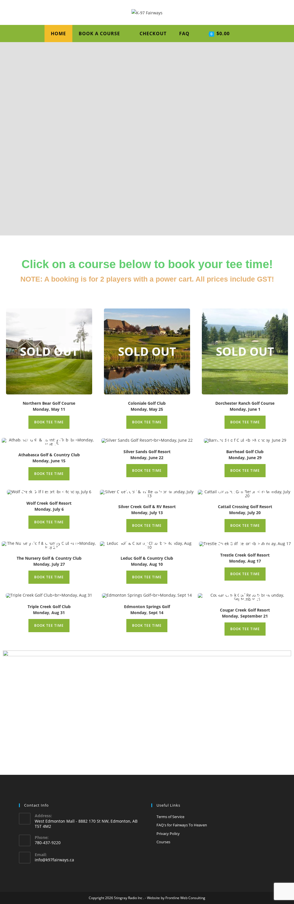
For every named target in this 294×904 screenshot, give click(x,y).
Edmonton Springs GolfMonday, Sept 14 (147, 609)
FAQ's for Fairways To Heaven (181, 825)
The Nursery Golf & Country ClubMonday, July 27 (49, 561)
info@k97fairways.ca (54, 859)
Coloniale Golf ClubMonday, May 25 (147, 406)
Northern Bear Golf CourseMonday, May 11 (49, 406)
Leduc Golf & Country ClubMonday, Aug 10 (147, 561)
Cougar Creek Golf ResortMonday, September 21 (245, 613)
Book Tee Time (49, 422)
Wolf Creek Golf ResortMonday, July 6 (48, 506)
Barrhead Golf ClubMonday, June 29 (245, 454)
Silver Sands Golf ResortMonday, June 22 (147, 454)
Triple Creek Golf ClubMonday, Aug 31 (49, 609)
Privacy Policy (168, 833)
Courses (163, 841)
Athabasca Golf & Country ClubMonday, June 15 (49, 457)
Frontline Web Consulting (185, 897)
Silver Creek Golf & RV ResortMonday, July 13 (147, 509)
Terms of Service (170, 816)
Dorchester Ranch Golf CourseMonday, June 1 (244, 406)
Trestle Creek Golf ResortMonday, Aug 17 (245, 558)
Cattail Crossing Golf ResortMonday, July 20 (245, 509)
